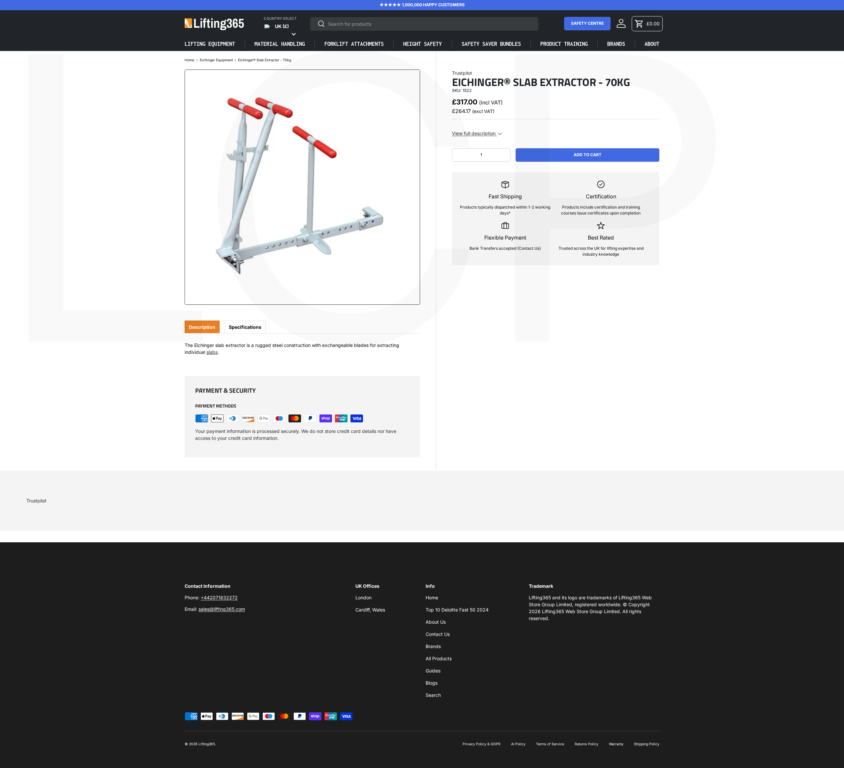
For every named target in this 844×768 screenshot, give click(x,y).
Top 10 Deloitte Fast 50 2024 (457, 609)
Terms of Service (550, 744)
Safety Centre (587, 23)
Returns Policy (586, 744)
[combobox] (424, 24)
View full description (474, 133)
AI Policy (518, 744)
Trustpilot (462, 73)
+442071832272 (219, 597)
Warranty (616, 744)
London (363, 597)
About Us (436, 622)
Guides (433, 670)
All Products (439, 658)
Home (189, 60)
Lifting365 (206, 744)
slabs (212, 352)
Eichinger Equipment (216, 60)
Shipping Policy (646, 744)
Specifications (245, 327)
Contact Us (438, 634)
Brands (433, 646)
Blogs (431, 683)
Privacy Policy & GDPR (481, 744)
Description (202, 327)
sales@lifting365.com (221, 609)
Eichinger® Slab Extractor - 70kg (264, 60)
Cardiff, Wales (370, 609)
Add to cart (587, 154)
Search (433, 695)
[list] (302, 187)
